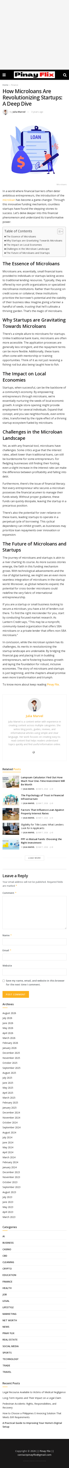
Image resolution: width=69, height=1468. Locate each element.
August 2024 (9, 1132)
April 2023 (8, 1212)
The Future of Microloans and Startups (28, 252)
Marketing (9, 1313)
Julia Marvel (19, 111)
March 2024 (9, 1157)
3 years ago (37, 111)
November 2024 (11, 1117)
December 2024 (11, 1112)
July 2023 (7, 1197)
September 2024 (11, 1127)
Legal (6, 1300)
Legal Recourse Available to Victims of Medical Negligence (34, 1392)
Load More (34, 858)
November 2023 (11, 1177)
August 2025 (9, 1072)
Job (5, 1294)
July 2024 (7, 1137)
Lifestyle (8, 1307)
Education (9, 1275)
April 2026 (8, 1033)
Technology (10, 1359)
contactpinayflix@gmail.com (34, 1454)
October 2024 (10, 1122)
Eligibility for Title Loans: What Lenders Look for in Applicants (42, 826)
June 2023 (8, 1202)
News (6, 1326)
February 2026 (10, 1042)
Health (7, 1288)
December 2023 (11, 1172)
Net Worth (10, 1320)
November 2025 (11, 1057)
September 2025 (11, 1067)
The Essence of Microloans (21, 236)
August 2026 (9, 1013)
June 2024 (8, 1142)
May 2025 (8, 1087)
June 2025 (8, 1082)
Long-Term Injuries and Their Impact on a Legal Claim (32, 1398)
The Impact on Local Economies (24, 244)
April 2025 (8, 1092)
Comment (10, 892)
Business (8, 1242)
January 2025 (10, 1107)
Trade (6, 1365)
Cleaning (8, 1262)
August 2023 (9, 1192)
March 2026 (9, 1038)
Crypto (7, 1268)
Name (7, 935)
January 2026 (10, 1048)
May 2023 (8, 1207)
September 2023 (11, 1187)
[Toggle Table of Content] (58, 231)
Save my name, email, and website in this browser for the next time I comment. (35, 982)
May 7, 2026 (43, 803)
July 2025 (7, 1077)
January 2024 (10, 1167)
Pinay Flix (53, 684)
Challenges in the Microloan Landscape (27, 248)
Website (7, 965)
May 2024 (8, 1147)
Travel (7, 1371)
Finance (14, 85)
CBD (5, 1255)
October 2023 (10, 1182)
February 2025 (10, 1102)
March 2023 (9, 1217)
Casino (7, 1249)
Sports (7, 1352)
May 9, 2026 (43, 789)
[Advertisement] (34, 35)
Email (7, 950)
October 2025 (10, 1062)
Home (5, 85)
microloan (9, 200)
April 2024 (8, 1152)
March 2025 (9, 1097)
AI (4, 1236)
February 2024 (10, 1162)
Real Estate (10, 1339)
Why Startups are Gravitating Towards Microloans (34, 240)
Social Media (11, 1346)
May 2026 (8, 1028)
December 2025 (11, 1052)
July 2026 (7, 1018)
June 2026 (8, 1023)
